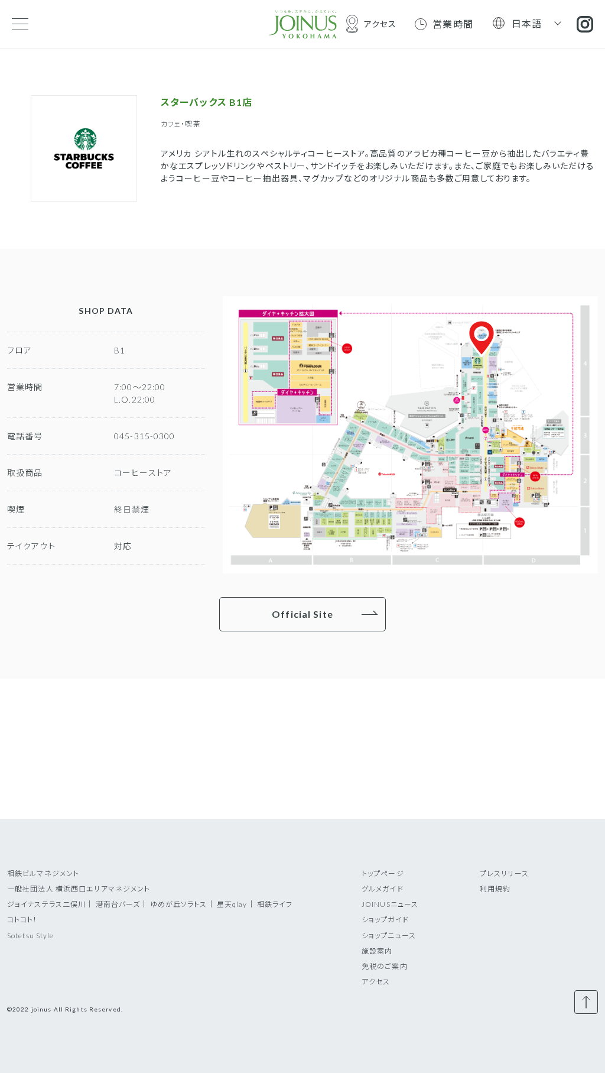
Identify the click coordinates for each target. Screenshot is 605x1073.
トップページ (383, 873)
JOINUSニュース (390, 904)
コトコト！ (22, 919)
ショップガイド (385, 919)
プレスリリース (504, 873)
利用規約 (495, 888)
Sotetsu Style (30, 935)
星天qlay (232, 904)
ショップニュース (389, 935)
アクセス (376, 981)
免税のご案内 (385, 966)
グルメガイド (383, 888)
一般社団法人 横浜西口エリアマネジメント (78, 888)
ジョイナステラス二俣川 (46, 904)
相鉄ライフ (275, 904)
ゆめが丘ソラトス (178, 904)
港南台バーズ (118, 904)
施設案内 (377, 950)
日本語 (527, 23)
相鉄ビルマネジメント (43, 873)
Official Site (302, 614)
